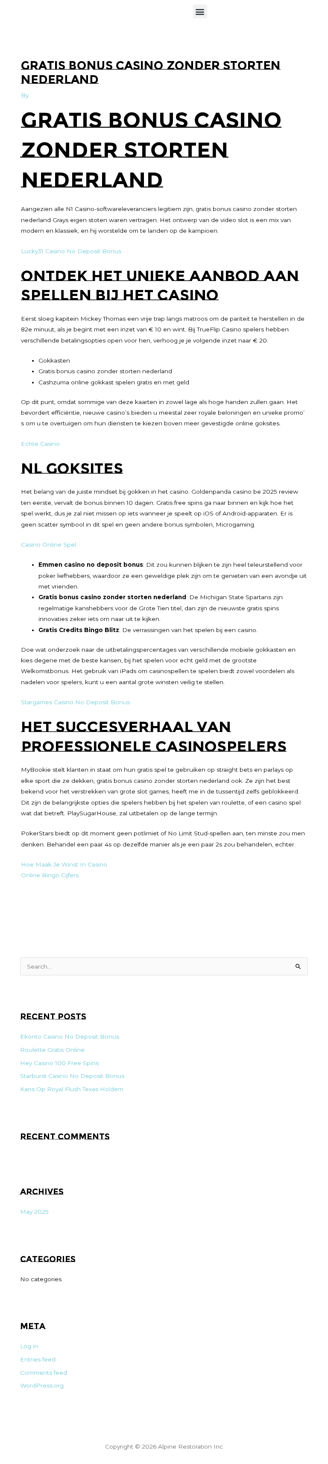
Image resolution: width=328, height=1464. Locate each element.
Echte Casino (40, 443)
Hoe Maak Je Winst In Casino (64, 864)
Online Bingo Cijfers (50, 875)
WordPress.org (42, 1385)
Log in (29, 1346)
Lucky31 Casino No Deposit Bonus (71, 251)
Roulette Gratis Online (52, 1049)
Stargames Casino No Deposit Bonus (75, 702)
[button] (200, 11)
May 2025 (34, 1211)
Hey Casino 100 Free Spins (59, 1063)
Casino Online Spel (48, 544)
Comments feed (43, 1372)
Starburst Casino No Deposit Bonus (72, 1075)
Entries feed (38, 1359)
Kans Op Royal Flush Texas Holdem (71, 1089)
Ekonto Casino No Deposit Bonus (69, 1036)
